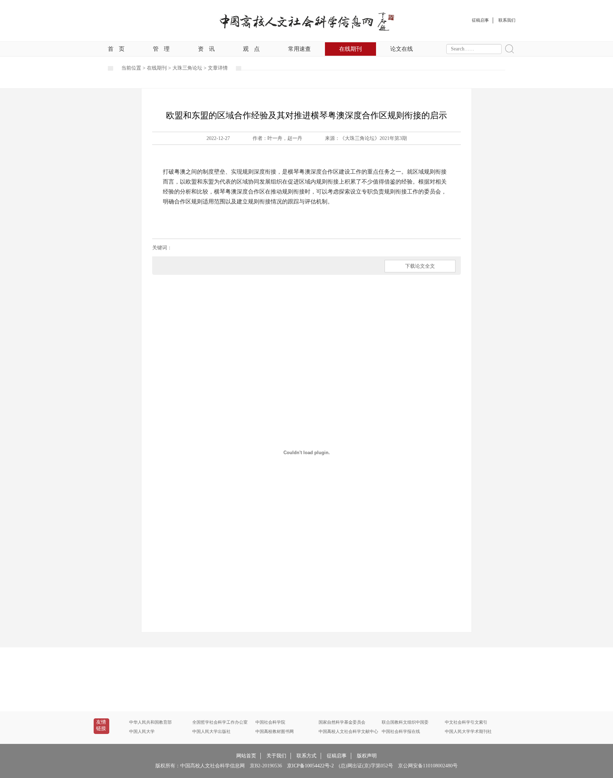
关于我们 (276, 755)
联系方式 (306, 755)
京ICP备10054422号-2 (310, 765)
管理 (161, 49)
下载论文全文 (420, 266)
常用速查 (299, 49)
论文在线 (401, 49)
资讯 (206, 49)
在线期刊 (350, 49)
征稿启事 (337, 755)
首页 (116, 49)
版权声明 (367, 755)
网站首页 (246, 755)
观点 (251, 49)
